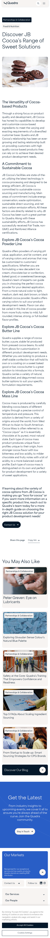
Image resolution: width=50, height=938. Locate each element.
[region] (25, 922)
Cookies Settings (25, 933)
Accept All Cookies (25, 925)
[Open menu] (44, 3)
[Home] (11, 3)
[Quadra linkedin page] (41, 883)
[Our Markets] (42, 872)
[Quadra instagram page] (44, 883)
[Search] (38, 3)
